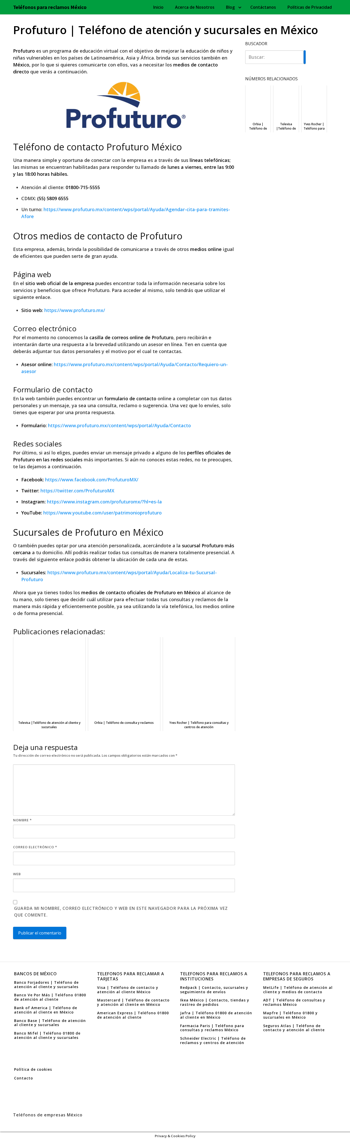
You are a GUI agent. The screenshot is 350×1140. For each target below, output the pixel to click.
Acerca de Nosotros (194, 7)
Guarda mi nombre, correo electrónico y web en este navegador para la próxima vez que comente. (121, 911)
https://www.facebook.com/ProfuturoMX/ (91, 479)
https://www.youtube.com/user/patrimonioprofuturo (102, 513)
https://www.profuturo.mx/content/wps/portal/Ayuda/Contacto (119, 425)
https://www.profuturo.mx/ (74, 310)
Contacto (23, 1078)
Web (17, 874)
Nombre (22, 820)
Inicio (158, 7)
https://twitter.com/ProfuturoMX (77, 491)
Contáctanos (263, 7)
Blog (230, 7)
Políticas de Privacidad (309, 7)
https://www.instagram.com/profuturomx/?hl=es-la (104, 502)
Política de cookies (33, 1069)
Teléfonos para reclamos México (50, 7)
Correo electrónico (35, 847)
